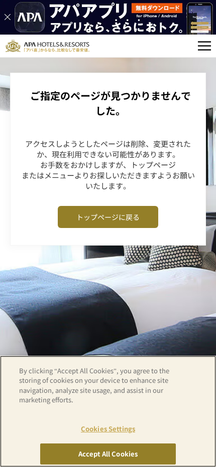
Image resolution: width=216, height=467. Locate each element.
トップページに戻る (108, 217)
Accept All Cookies (108, 453)
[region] (108, 411)
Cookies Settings (108, 428)
